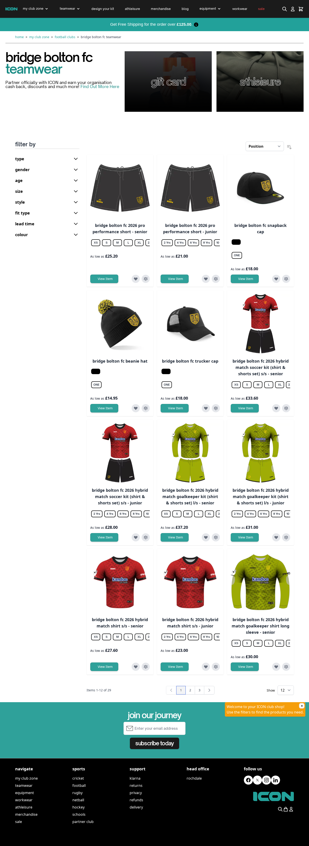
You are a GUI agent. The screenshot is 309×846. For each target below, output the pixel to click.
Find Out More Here (100, 86)
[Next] (209, 690)
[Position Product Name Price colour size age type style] (265, 146)
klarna (135, 778)
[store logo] (11, 8)
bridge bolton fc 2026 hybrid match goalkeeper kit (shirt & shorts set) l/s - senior (190, 496)
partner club (83, 821)
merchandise (26, 814)
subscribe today (154, 743)
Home (19, 37)
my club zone (26, 778)
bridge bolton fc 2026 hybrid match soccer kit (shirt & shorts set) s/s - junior (120, 496)
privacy (136, 792)
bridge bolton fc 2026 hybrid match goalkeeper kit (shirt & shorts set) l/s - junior (261, 496)
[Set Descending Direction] (289, 147)
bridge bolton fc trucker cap (190, 361)
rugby (77, 792)
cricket (78, 778)
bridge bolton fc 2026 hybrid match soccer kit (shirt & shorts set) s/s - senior (261, 367)
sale (18, 821)
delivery (136, 807)
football (79, 785)
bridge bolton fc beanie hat (120, 361)
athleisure (23, 807)
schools (79, 814)
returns (136, 785)
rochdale (194, 778)
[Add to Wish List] (136, 279)
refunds (136, 799)
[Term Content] (196, 24)
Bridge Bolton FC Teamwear (101, 37)
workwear (24, 799)
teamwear (24, 785)
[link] (171, 690)
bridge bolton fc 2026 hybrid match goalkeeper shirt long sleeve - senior (260, 626)
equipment (24, 792)
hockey (78, 807)
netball (78, 799)
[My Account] (292, 9)
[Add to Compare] (146, 279)
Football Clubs (65, 37)
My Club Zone (39, 37)
